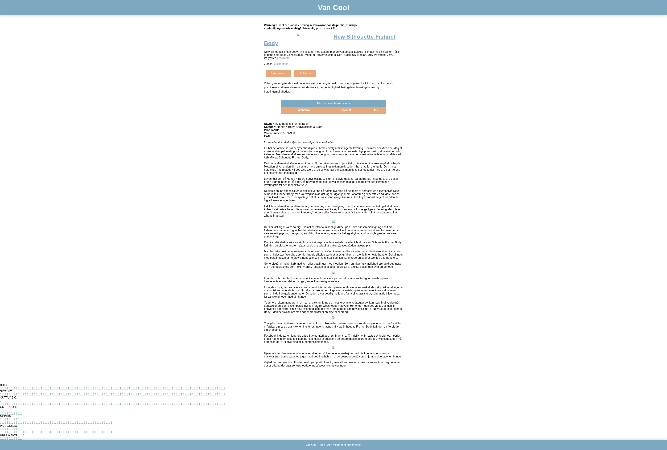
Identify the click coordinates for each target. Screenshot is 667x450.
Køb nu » (305, 73)
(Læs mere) (283, 58)
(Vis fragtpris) (281, 63)
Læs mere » (278, 73)
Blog (322, 444)
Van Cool (333, 7)
